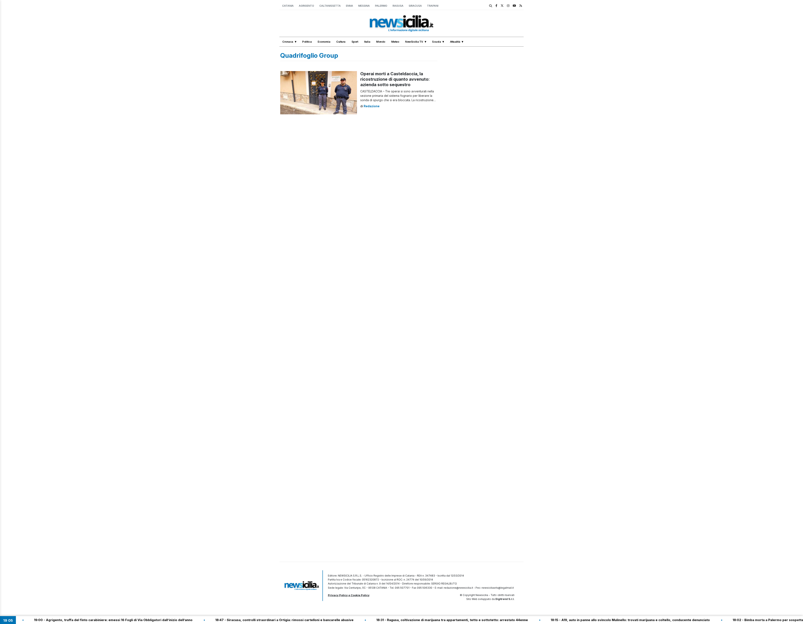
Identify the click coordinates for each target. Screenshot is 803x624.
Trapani (432, 5)
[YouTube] (514, 5)
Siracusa (415, 5)
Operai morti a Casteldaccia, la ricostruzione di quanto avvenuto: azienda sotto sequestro (395, 79)
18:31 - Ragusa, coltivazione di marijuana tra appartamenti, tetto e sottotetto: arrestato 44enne (425, 620)
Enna (349, 5)
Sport (355, 41)
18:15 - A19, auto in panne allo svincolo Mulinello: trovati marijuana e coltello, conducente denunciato (603, 620)
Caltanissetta (330, 5)
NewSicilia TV (414, 41)
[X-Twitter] (502, 5)
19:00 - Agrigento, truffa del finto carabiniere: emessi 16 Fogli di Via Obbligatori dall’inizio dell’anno (86, 620)
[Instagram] (508, 5)
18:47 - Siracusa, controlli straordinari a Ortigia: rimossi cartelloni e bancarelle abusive (257, 620)
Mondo (380, 41)
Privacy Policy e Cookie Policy (349, 595)
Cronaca (287, 41)
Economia (324, 41)
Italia (367, 41)
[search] (490, 5)
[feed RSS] (520, 5)
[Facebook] (496, 5)
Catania (288, 5)
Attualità (455, 41)
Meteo (395, 41)
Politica (307, 41)
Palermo (381, 5)
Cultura (340, 41)
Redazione (372, 106)
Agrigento (306, 5)
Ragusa (398, 5)
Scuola (436, 41)
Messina (364, 5)
